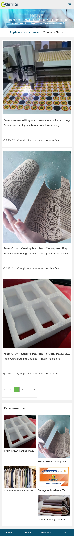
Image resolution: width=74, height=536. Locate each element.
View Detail (55, 140)
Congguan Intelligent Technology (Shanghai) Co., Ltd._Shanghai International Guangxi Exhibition (54, 490)
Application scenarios (24, 32)
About (27, 532)
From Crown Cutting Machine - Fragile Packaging (37, 353)
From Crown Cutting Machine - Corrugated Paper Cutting (37, 248)
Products (46, 532)
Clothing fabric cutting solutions (20, 490)
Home (9, 532)
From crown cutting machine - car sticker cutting (36, 120)
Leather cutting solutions (52, 519)
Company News (53, 32)
